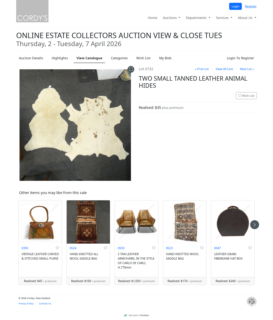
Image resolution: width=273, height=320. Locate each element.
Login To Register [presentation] (240, 58)
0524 (73, 248)
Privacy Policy (26, 303)
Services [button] (223, 17)
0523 (169, 248)
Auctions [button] (170, 17)
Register (251, 6)
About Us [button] (246, 17)
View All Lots (224, 69)
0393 (25, 248)
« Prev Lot (202, 69)
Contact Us (45, 303)
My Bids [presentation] (165, 58)
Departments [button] (197, 17)
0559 (121, 248)
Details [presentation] (31, 58)
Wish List (247, 96)
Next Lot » (247, 69)
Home (152, 17)
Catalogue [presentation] (89, 58)
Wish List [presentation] (143, 58)
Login (235, 6)
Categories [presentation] (119, 58)
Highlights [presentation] (60, 58)
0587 (217, 248)
